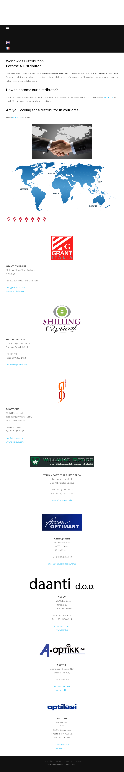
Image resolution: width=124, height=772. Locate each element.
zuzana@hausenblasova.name (62, 563)
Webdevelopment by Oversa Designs (62, 764)
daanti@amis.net (62, 626)
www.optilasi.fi (62, 748)
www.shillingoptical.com (16, 364)
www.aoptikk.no (62, 690)
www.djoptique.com (15, 441)
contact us (108, 97)
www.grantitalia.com (15, 291)
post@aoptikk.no (62, 686)
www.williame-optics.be (62, 500)
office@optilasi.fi (62, 744)
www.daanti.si (62, 629)
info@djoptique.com (15, 438)
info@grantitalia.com (15, 287)
